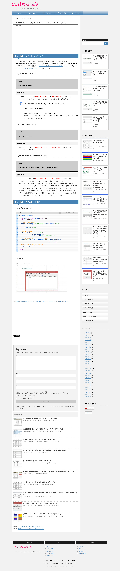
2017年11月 (88, 337)
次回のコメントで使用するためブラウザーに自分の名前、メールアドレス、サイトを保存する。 (42, 393)
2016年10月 (88, 347)
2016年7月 (88, 352)
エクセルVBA (57, 301)
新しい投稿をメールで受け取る (26, 398)
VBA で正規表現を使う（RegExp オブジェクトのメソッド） (100, 57)
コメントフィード (83, 551)
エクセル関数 (50, 553)
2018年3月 (88, 333)
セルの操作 (19, 301)
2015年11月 (88, 370)
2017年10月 (88, 340)
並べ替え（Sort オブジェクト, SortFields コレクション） (100, 156)
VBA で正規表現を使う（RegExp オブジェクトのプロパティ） (100, 88)
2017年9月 (88, 342)
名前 (17, 373)
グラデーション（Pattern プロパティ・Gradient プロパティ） (42, 514)
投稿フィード (82, 549)
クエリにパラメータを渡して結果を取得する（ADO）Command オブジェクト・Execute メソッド (100, 230)
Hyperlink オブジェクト (28, 301)
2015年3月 (88, 389)
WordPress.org (82, 553)
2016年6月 (88, 354)
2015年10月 (88, 373)
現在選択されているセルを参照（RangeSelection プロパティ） (43, 429)
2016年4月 (88, 359)
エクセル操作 (50, 551)
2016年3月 (88, 361)
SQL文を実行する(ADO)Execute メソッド (100, 142)
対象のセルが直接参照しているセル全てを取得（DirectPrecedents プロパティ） (48, 471)
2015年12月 (88, 368)
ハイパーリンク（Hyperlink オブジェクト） (51, 66)
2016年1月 (88, 366)
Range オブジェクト (41, 301)
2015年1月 (88, 394)
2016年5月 (88, 356)
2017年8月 (88, 344)
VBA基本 (50, 301)
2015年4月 (88, 387)
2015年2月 (88, 392)
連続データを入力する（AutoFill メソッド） (31, 529)
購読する (86, 40)
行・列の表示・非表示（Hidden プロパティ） (37, 461)
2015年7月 (88, 380)
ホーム (48, 546)
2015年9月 (88, 375)
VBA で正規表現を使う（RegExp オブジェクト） (100, 103)
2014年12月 (88, 397)
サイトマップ (50, 555)
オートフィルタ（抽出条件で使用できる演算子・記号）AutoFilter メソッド (47, 450)
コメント (18, 355)
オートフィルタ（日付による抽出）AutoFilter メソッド (40, 482)
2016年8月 (88, 349)
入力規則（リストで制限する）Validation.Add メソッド (41, 503)
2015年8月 (88, 378)
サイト (18, 385)
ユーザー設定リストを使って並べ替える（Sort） (100, 73)
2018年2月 (88, 335)
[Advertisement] (45, 41)
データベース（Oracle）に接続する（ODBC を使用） (100, 259)
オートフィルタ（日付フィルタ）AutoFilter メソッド (40, 439)
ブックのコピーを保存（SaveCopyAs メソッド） (100, 169)
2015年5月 (88, 385)
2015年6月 (88, 382)
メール (18, 379)
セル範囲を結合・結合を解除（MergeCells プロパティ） (41, 418)
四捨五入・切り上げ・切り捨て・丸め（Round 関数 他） (100, 245)
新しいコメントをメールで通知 (26, 395)
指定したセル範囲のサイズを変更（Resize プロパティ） (100, 119)
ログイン (81, 546)
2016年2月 (88, 363)
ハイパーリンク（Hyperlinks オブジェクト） (28, 68)
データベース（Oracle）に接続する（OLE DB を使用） (100, 199)
